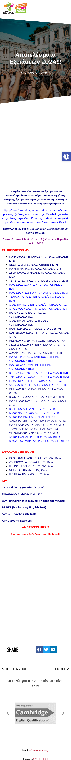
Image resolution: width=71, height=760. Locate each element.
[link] (66, 156)
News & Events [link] (35, 73)
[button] (65, 8)
